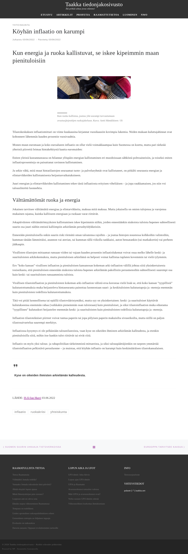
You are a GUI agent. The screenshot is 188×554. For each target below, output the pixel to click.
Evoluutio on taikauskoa (23, 523)
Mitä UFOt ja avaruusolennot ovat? (84, 494)
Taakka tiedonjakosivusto (22, 544)
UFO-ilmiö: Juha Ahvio (79, 475)
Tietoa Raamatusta (20, 475)
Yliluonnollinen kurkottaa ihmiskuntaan (86, 504)
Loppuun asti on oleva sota (24, 499)
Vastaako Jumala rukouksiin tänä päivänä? (31, 484)
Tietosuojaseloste (132, 475)
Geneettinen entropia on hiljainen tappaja (31, 518)
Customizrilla (32, 549)
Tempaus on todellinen (22, 508)
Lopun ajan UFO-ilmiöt (79, 479)
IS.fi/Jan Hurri (32, 397)
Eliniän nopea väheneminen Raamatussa (30, 504)
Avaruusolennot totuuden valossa (83, 489)
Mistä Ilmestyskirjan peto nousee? (28, 494)
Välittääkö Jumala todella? (24, 479)
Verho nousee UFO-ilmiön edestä (83, 499)
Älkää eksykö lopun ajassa (24, 489)
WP (13, 549)
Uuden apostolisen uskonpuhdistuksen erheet (33, 513)
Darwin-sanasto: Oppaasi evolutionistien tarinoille (35, 528)
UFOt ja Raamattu (76, 484)
